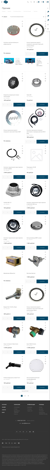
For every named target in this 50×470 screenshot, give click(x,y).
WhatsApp (30, 431)
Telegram (20, 431)
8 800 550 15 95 (21, 420)
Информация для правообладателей (11, 447)
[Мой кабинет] (34, 2)
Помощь (41, 404)
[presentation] (2, 63)
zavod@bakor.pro (26, 423)
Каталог (4, 404)
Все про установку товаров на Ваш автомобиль (39, 63)
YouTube (23, 431)
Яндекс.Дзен (33, 431)
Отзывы (15, 409)
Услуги (4, 409)
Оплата (40, 407)
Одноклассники (26, 431)
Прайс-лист (29, 410)
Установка (41, 410)
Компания (17, 404)
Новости (16, 414)
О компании (16, 407)
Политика (29, 409)
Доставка (41, 409)
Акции (4, 407)
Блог (3, 412)
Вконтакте (16, 431)
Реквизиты (29, 407)
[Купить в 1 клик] (45, 26)
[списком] (45, 17)
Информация (31, 404)
